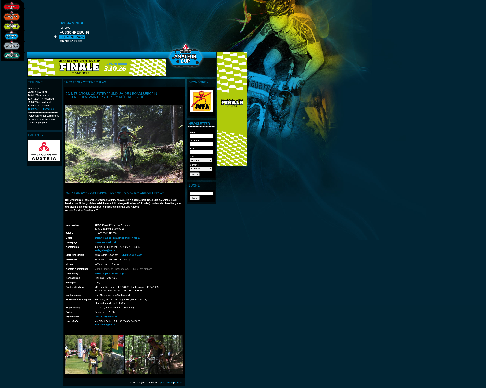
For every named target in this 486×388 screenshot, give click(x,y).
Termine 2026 (72, 37)
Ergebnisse (71, 41)
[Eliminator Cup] (10, 46)
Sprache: (194, 165)
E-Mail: (193, 148)
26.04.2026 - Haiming (39, 95)
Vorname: (195, 132)
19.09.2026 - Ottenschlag (41, 109)
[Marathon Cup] (10, 17)
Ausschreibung (75, 32)
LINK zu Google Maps (131, 255)
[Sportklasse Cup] (10, 37)
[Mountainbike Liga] (10, 8)
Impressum (167, 382)
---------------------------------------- (43, 112)
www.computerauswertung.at (110, 273)
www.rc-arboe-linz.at (105, 242)
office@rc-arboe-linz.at (106, 238)
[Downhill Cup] (10, 56)
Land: (193, 156)
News (65, 28)
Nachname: (196, 140)
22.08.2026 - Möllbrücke (40, 102)
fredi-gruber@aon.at (129, 238)
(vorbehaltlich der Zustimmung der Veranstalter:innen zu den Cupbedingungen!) (43, 119)
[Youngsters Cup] (10, 27)
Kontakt (178, 382)
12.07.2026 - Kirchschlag (41, 98)
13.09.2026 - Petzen (38, 105)
